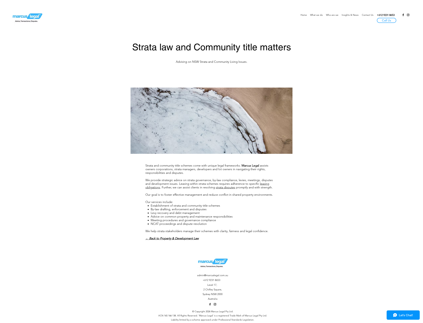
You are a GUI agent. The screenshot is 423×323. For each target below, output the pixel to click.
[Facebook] (403, 15)
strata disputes (225, 187)
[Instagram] (408, 15)
